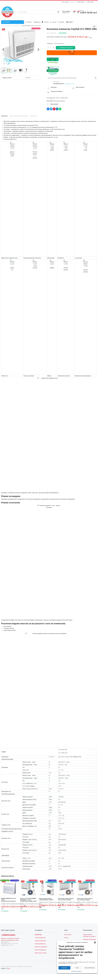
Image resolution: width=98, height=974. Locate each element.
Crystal (54, 101)
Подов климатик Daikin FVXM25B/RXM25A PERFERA (46, 899)
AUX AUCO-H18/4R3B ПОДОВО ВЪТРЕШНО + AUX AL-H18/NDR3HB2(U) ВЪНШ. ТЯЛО (28, 900)
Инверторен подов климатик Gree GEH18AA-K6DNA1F (85, 899)
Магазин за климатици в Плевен (10, 938)
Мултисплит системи (40, 953)
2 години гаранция (54, 104)
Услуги (46, 22)
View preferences (90, 968)
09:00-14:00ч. (90, 2)
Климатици (37, 22)
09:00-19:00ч (81, 2)
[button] (95, 942)
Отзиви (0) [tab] (33, 116)
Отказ (77, 968)
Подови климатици (16, 25)
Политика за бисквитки (76, 971)
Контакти (62, 22)
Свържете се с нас (69, 83)
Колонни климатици (40, 950)
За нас (54, 22)
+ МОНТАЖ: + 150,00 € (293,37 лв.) (55, 43)
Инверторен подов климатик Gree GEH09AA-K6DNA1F (66, 899)
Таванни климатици (40, 940)
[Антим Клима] (7, 12)
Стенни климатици (40, 937)
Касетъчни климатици (41, 947)
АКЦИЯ (70, 22)
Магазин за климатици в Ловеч (9, 940)
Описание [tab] (4, 116)
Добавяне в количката (66, 47)
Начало (29, 22)
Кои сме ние (67, 934)
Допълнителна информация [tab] (19, 116)
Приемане (64, 968)
